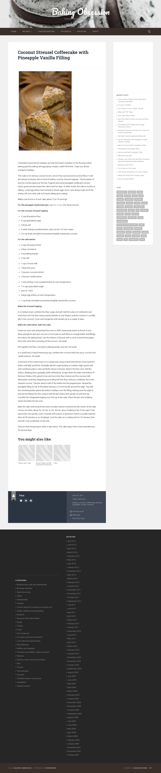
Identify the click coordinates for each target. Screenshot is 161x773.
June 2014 (72, 545)
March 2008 (73, 736)
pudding (144, 232)
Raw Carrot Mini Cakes (126, 116)
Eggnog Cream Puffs (125, 165)
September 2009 (74, 669)
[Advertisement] (58, 476)
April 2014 (72, 548)
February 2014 (74, 556)
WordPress (50, 768)
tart (126, 239)
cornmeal (129, 206)
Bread (134, 196)
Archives (81, 31)
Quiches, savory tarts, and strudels (31, 660)
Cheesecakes (22, 599)
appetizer (132, 192)
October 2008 (73, 710)
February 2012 (74, 582)
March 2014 (73, 552)
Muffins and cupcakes (26, 648)
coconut (82, 503)
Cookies (120, 206)
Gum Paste (132, 217)
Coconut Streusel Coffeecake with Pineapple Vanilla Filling (53, 55)
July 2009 (72, 676)
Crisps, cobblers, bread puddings (30, 611)
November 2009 (74, 661)
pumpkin (120, 236)
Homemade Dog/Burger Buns (129, 149)
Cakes (75, 499)
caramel (120, 199)
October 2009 (73, 665)
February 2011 (74, 623)
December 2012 (74, 571)
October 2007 (73, 755)
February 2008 (74, 740)
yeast (142, 239)
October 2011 (73, 597)
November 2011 (74, 593)
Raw (18, 663)
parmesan (121, 232)
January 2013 (73, 567)
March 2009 (73, 691)
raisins (128, 236)
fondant (120, 214)
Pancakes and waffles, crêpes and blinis (33, 652)
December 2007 (74, 747)
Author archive (21, 501)
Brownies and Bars (24, 588)
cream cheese (139, 206)
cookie (144, 203)
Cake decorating (46, 31)
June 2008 (72, 725)
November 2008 (74, 706)
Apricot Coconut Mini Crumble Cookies (132, 145)
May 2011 (72, 612)
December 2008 (74, 702)
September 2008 (74, 714)
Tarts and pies (22, 671)
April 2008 (72, 732)
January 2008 (73, 744)
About (95, 31)
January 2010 (73, 654)
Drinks (19, 622)
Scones (20, 667)
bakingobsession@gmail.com (31, 501)
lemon (120, 228)
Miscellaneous (23, 645)
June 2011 (72, 608)
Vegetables (21, 682)
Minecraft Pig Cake (125, 156)
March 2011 (73, 620)
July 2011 (72, 605)
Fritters (20, 626)
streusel (90, 505)
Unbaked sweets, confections (29, 678)
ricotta (120, 239)
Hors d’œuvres (122, 221)
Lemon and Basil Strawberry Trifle (130, 152)
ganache (135, 214)
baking (75, 503)
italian (141, 225)
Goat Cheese (122, 217)
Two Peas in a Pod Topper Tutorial (130, 109)
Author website (26, 501)
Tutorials (66, 31)
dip (137, 210)
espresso (144, 210)
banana (120, 196)
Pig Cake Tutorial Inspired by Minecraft (132, 136)
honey (140, 217)
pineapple (76, 505)
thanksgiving (133, 239)
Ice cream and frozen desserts (127, 225)
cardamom (129, 199)
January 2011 (73, 627)
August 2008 (73, 717)
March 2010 (73, 646)
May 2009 (72, 684)
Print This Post (78, 518)
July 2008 (72, 721)
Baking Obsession (80, 12)
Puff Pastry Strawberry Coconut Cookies (133, 172)
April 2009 (72, 687)
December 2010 (74, 631)
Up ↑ (151, 768)
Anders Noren (140, 768)
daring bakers (122, 210)
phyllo (129, 232)
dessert (99, 503)
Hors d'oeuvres (23, 633)
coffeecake (90, 503)
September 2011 (74, 601)
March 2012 (73, 578)
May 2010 (72, 638)
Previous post (78, 511)
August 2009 (73, 672)
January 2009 (73, 699)
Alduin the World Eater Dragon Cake (131, 175)
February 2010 (74, 650)
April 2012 (72, 575)
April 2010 (72, 642)
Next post (76, 515)
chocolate (138, 199)
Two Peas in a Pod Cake (127, 168)
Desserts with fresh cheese (28, 618)
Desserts (82, 499)
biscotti (127, 196)
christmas (121, 203)
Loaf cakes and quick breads (28, 641)
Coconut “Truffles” (124, 105)
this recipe (57, 205)
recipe (83, 505)
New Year (138, 228)
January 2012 (73, 586)
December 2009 (74, 657)
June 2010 (72, 635)
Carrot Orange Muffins (126, 179)
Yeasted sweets (23, 686)
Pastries (20, 656)
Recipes (26, 31)
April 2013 (72, 564)
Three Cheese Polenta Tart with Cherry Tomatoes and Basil (132, 100)
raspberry (136, 236)
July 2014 (72, 541)
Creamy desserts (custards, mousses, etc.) (34, 607)
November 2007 (74, 751)
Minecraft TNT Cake (125, 112)
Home (13, 31)
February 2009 (74, 695)
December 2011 (74, 590)
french (128, 214)
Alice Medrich (122, 192)
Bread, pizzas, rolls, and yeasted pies (32, 584)
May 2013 (72, 560)
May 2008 (72, 729)
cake (140, 196)
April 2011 (72, 616)
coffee (137, 203)
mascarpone (128, 228)
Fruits (19, 630)
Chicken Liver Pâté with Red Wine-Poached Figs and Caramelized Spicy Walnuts (133, 160)
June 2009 (72, 680)
